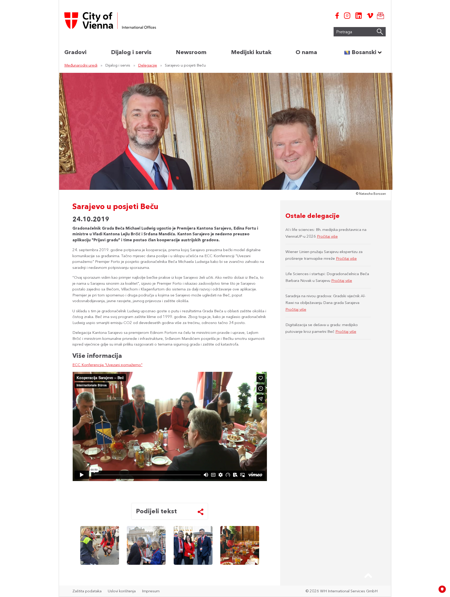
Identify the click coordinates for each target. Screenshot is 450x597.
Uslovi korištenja (122, 590)
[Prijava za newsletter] (379, 15)
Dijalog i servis (131, 52)
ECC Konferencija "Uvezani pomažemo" (107, 364)
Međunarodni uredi (80, 65)
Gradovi (75, 52)
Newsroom (191, 52)
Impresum (151, 590)
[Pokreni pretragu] (380, 32)
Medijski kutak (251, 52)
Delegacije (147, 65)
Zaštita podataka (87, 590)
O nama (306, 52)
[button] (368, 575)
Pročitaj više (327, 236)
